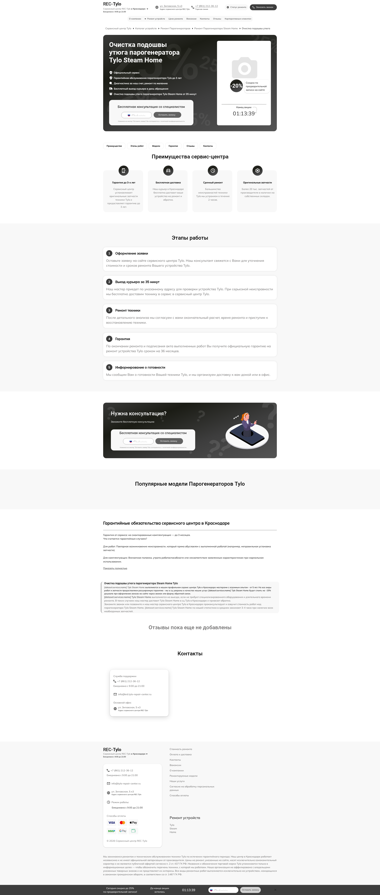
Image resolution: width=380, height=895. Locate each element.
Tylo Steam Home (173, 828)
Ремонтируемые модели (184, 775)
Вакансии (191, 18)
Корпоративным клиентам (238, 18)
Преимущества (114, 146)
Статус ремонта (238, 7)
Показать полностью (115, 568)
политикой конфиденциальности (173, 121)
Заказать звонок (264, 7)
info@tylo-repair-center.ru (126, 783)
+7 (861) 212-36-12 (206, 5)
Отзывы (217, 18)
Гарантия (173, 146)
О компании (135, 18)
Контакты (205, 18)
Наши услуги (177, 781)
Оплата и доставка (181, 754)
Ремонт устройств (156, 18)
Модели (156, 146)
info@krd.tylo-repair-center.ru (134, 694)
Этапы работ (137, 146)
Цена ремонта (175, 18)
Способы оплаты (179, 795)
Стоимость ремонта (181, 749)
